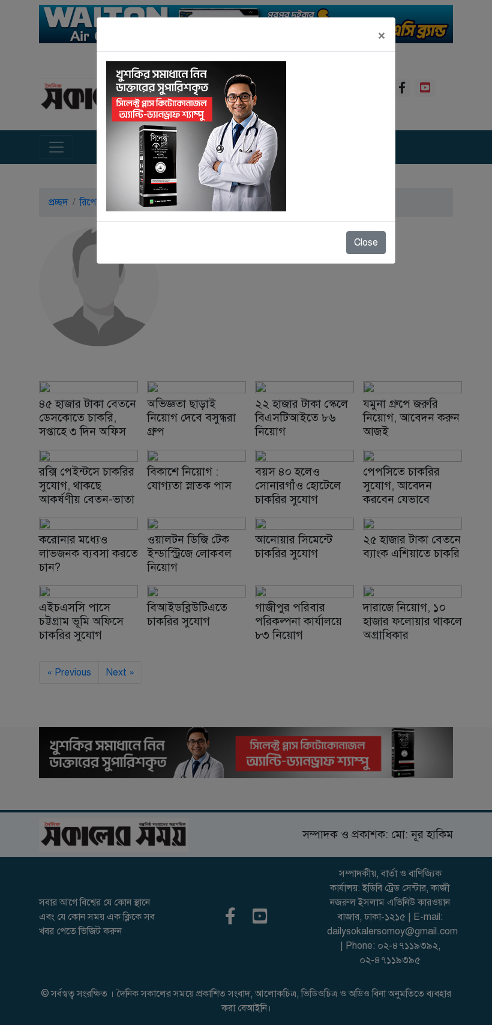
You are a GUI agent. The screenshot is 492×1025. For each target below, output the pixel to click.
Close (366, 243)
